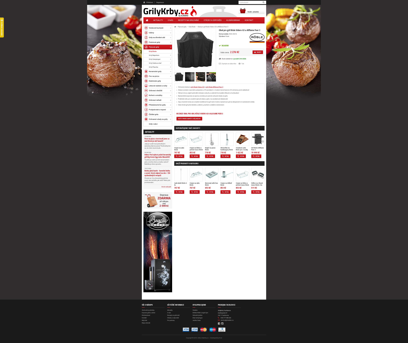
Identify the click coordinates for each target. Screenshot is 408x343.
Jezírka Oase (196, 320)
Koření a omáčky (155, 95)
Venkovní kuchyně (156, 28)
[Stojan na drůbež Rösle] (227, 174)
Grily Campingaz (154, 59)
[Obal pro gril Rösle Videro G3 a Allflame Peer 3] (195, 49)
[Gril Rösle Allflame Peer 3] (258, 139)
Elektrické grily (155, 81)
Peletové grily (154, 42)
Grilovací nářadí (155, 100)
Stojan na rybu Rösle (179, 149)
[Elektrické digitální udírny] (157, 252)
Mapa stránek (146, 323)
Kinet (220, 338)
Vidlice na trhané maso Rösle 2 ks (257, 184)
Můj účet (144, 320)
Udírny (151, 33)
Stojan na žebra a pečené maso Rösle (196, 149)
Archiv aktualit (166, 187)
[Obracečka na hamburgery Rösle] (227, 139)
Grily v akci (153, 124)
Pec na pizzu (154, 76)
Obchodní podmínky (148, 310)
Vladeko (195, 310)
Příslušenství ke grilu (157, 105)
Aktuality (149, 131)
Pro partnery (171, 320)
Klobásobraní (233, 20)
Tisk (242, 64)
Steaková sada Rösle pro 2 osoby (242, 149)
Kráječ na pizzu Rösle (210, 149)
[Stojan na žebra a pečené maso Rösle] (196, 139)
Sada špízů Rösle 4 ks (180, 184)
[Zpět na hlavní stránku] (175, 26)
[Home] (147, 20)
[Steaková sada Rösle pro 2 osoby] (242, 139)
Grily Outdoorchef (155, 63)
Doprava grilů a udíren (148, 312)
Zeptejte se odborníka (229, 64)
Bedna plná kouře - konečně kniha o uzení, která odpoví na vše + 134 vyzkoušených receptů (157, 173)
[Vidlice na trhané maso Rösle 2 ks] (258, 174)
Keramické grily (155, 71)
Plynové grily (154, 47)
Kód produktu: (224, 34)
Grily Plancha (153, 67)
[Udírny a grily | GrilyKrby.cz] (170, 11)
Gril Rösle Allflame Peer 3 (257, 149)
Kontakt (249, 20)
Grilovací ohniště (155, 90)
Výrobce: (222, 36)
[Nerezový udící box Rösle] (211, 174)
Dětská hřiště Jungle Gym (200, 312)
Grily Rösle (153, 51)
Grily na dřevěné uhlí (157, 37)
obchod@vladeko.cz (227, 320)
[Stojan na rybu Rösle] (181, 139)
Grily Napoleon (154, 55)
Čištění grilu (153, 114)
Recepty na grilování (188, 20)
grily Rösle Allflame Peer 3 (214, 87)
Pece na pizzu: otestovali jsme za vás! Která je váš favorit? (156, 139)
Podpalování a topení (157, 110)
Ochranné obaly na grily (158, 119)
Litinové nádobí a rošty (158, 86)
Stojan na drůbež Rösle (226, 184)
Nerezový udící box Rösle (211, 184)
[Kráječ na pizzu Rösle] (211, 139)
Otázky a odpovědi (213, 20)
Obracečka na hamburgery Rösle (226, 149)
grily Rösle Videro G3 (197, 87)
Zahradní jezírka (197, 315)
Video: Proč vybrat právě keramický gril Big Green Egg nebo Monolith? (157, 155)
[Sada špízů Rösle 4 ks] (181, 174)
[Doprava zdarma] (157, 200)
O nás (170, 20)
